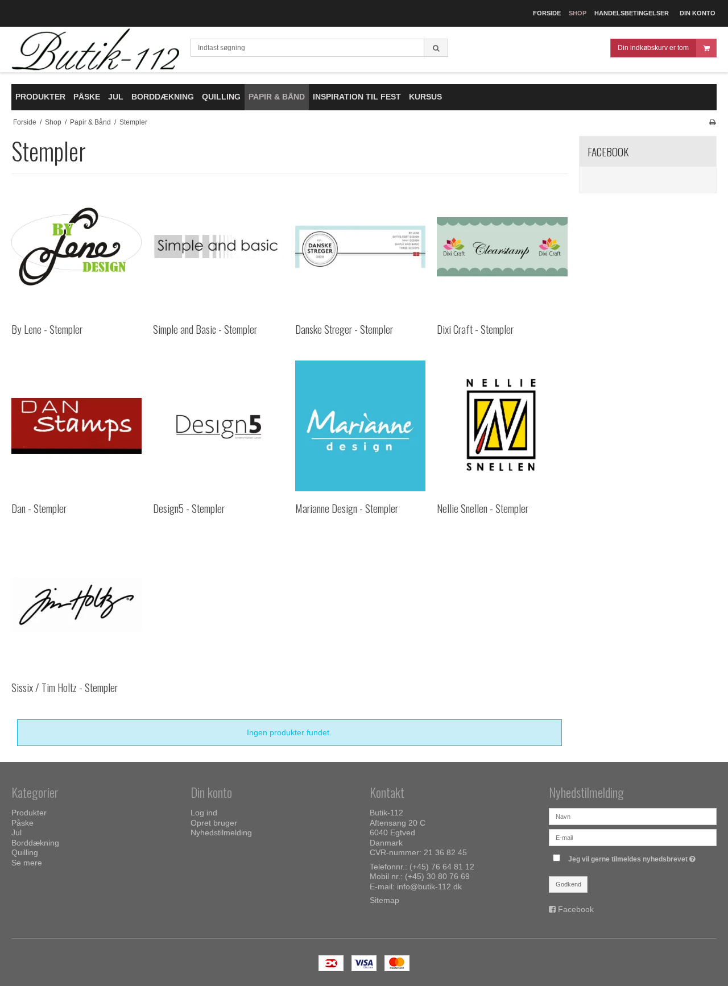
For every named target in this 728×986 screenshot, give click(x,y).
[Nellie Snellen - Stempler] (502, 426)
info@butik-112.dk (429, 886)
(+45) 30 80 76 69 (437, 876)
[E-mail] (633, 837)
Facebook (576, 909)
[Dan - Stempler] (76, 426)
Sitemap (384, 900)
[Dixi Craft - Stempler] (502, 246)
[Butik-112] (95, 49)
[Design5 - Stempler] (218, 426)
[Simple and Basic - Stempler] (218, 246)
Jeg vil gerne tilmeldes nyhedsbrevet (633, 856)
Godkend (568, 884)
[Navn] (633, 816)
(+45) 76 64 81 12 (442, 866)
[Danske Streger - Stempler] (360, 246)
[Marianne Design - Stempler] (360, 426)
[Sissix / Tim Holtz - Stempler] (76, 605)
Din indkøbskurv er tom (653, 48)
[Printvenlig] (712, 122)
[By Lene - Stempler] (76, 246)
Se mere (26, 862)
